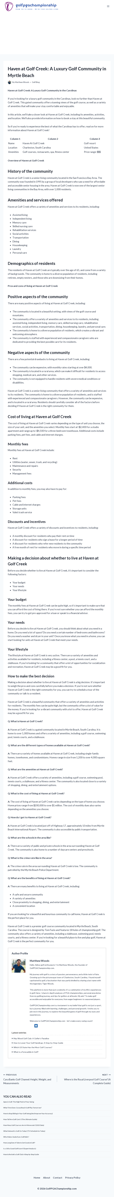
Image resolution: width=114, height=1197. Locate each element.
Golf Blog (36, 82)
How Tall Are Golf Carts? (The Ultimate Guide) (20, 1119)
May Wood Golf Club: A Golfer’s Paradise (31, 1038)
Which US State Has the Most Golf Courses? (32, 1047)
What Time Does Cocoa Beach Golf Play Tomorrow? (22, 1108)
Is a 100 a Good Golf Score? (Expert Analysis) (19, 1149)
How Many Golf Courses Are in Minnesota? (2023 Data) (23, 1125)
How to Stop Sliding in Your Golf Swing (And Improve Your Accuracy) (28, 1113)
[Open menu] (108, 6)
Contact (57, 1177)
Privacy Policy (72, 1177)
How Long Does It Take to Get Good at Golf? (19, 1143)
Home (37, 1177)
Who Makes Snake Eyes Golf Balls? (16, 1137)
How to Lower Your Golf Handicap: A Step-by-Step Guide (38, 1043)
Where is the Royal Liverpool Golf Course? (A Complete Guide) (87, 1079)
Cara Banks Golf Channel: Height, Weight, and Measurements (27, 1079)
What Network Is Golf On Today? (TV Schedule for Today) (24, 1131)
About (46, 1177)
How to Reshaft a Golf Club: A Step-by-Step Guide (21, 1154)
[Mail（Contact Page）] (36, 1025)
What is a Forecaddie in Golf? (26, 1052)
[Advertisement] (57, 33)
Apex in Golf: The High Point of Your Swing (18, 1102)
